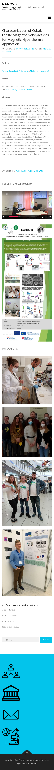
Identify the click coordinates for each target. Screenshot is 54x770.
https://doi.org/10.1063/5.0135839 (19, 89)
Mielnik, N (34, 71)
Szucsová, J (25, 71)
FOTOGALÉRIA (10, 349)
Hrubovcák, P (44, 71)
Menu (49, 17)
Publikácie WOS (36, 171)
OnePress (45, 760)
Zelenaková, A (14, 71)
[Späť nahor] (27, 754)
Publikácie (21, 171)
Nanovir (10, 4)
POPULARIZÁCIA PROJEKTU (17, 184)
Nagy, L (5, 71)
